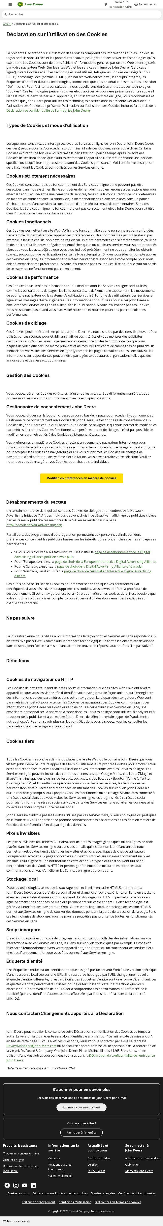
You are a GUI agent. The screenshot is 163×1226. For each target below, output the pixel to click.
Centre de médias (99, 1158)
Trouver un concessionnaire (21, 1153)
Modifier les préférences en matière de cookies (81, 478)
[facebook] (7, 1185)
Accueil (7, 24)
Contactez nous (19, 1193)
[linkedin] (33, 1185)
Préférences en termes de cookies (118, 1202)
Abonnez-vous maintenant (81, 1107)
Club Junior (132, 1164)
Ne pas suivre (16, 1221)
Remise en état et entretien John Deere (20, 1168)
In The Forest (96, 1171)
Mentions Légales (103, 1193)
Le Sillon (93, 1164)
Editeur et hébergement (38, 1202)
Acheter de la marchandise (142, 1158)
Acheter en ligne (13, 1160)
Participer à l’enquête (81, 1132)
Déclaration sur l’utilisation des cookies (60, 1193)
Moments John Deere (139, 1171)
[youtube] (25, 1185)
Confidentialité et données (136, 1193)
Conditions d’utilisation (75, 1202)
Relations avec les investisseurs (59, 1167)
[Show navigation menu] (10, 4)
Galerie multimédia (60, 1176)
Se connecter (148, 4)
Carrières (54, 1158)
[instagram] (16, 1185)
